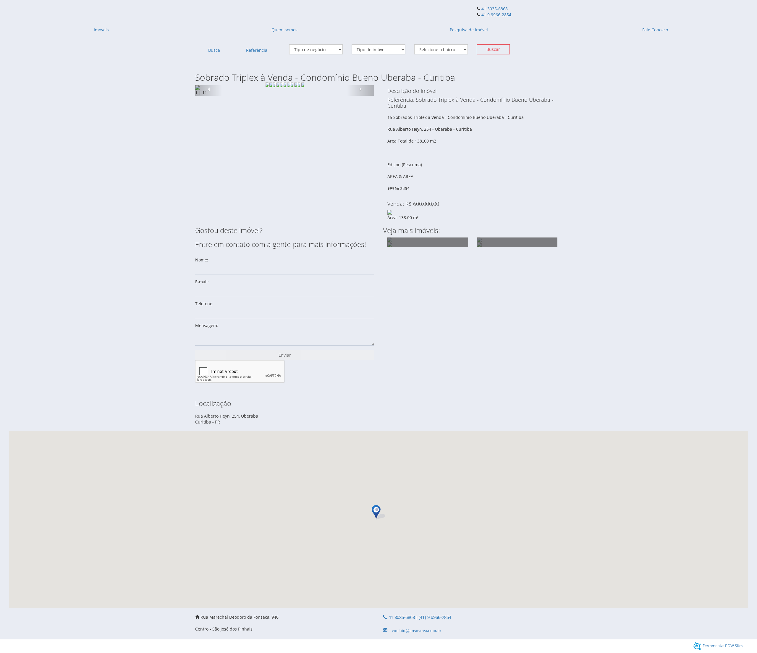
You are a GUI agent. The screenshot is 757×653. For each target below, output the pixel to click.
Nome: (201, 260)
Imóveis (101, 30)
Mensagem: (206, 325)
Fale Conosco (655, 30)
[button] (208, 90)
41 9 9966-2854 (495, 14)
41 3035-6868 (494, 9)
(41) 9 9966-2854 (434, 617)
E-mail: (202, 282)
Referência (256, 50)
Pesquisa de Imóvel (469, 30)
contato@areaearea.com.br (414, 630)
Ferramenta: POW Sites (723, 645)
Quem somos (284, 30)
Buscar (493, 49)
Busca (214, 50)
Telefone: (204, 303)
